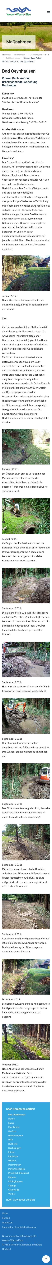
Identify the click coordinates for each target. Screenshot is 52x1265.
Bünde (11, 1118)
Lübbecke (13, 1156)
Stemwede (13, 1189)
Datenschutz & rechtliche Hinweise (19, 1227)
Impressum (7, 1222)
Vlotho (11, 1194)
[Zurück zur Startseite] (19, 12)
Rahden (12, 1177)
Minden (12, 1160)
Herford (12, 1131)
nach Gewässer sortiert (20, 1200)
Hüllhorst (12, 1144)
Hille (10, 1139)
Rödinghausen (15, 1181)
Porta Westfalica (16, 1169)
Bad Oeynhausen (16, 1114)
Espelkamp (13, 1127)
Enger (11, 1123)
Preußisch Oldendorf (18, 1173)
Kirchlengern (14, 1148)
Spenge (12, 1185)
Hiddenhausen (15, 1135)
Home (5, 1213)
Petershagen (14, 1164)
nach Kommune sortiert (20, 1109)
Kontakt (6, 1218)
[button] (48, 12)
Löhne (11, 1152)
